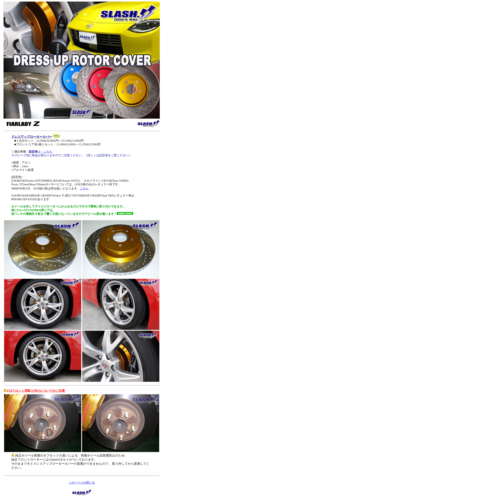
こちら (48, 151)
